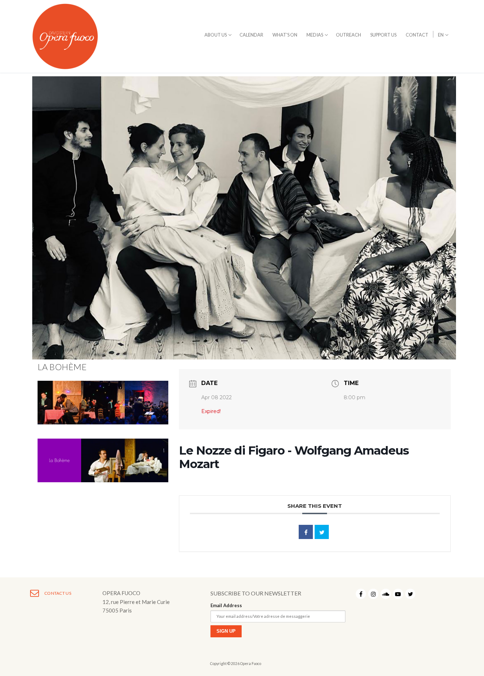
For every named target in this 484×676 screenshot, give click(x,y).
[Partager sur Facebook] (306, 532)
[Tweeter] (322, 532)
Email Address (226, 605)
